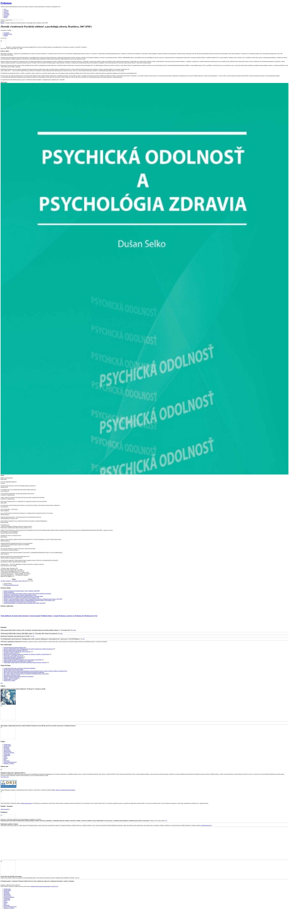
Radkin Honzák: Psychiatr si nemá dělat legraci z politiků (17, 661)
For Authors (6, 14)
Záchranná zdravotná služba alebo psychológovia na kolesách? (18, 676)
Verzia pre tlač (15, 585)
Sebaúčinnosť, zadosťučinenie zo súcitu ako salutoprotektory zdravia (20, 595)
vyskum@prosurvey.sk (206, 825)
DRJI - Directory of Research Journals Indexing (63, 790)
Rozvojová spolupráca (9, 752)
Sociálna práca (7, 744)
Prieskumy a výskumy (9, 763)
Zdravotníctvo (7, 750)
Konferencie (6, 760)
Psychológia (6, 32)
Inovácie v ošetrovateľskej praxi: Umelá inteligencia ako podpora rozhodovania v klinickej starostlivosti (28, 649)
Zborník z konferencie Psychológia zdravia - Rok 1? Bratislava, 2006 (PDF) (22, 590)
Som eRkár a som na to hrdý (10, 653)
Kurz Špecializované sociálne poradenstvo (14, 647)
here (75, 630)
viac (2, 683)
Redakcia (6, 16)
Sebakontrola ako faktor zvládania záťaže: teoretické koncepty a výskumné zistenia (23, 596)
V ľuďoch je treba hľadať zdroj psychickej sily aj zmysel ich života (19, 601)
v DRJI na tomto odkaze (26, 803)
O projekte (6, 10)
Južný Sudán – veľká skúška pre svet (12, 655)
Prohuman (6, 3)
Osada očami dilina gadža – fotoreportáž (13, 657)
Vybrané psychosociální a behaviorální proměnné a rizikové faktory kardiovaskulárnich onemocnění (27, 593)
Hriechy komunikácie (9, 592)
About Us (6, 12)
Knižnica (6, 35)
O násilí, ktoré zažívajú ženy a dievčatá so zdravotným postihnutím (19, 668)
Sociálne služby (7, 745)
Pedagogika (6, 747)
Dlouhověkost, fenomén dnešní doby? (13, 658)
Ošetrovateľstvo (7, 751)
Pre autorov (6, 13)
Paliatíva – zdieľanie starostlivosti (11, 677)
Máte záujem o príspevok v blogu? (12, 675)
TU (33, 636)
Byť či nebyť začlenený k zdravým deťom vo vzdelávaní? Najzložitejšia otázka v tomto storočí (26, 673)
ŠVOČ (5, 756)
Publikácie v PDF (8, 34)
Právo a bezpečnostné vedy (10, 762)
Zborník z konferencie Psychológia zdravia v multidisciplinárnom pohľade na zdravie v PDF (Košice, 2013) (29, 600)
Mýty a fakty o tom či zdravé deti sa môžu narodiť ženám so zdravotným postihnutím (24, 672)
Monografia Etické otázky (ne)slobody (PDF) (14, 650)
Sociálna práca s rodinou (9, 680)
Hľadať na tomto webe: (6, 20)
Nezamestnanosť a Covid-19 (10, 679)
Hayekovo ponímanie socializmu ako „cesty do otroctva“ (17, 651)
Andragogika (7, 754)
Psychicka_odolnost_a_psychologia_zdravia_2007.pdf (14, 581)
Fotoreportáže (7, 755)
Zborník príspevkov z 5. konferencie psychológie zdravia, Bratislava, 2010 (21, 597)
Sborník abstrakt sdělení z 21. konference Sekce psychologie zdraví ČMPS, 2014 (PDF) (24, 603)
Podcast (5, 17)
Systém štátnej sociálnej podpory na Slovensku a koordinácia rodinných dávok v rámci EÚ (25, 662)
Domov (2, 23)
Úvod (5, 9)
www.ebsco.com (5, 777)
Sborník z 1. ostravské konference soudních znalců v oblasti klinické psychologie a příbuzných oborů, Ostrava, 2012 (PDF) (33, 599)
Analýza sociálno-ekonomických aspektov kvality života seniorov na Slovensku (22, 659)
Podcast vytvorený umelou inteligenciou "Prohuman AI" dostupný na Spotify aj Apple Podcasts (26, 654)
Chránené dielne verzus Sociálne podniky (13, 669)
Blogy (5, 759)
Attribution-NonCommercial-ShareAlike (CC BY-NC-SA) (44, 886)
